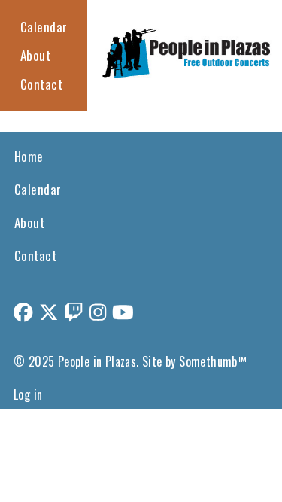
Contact (41, 84)
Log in (28, 394)
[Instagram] (97, 311)
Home (29, 156)
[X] (49, 311)
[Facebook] (23, 311)
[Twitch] (73, 311)
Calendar (43, 26)
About (35, 55)
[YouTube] (123, 311)
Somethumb (208, 361)
